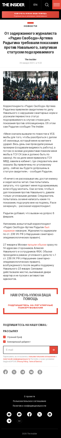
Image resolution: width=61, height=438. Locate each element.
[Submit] (53, 350)
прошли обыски (37, 244)
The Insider (30, 59)
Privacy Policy (22, 361)
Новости (30, 26)
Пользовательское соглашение (29, 401)
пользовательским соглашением (42, 356)
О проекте (29, 396)
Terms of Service (35, 361)
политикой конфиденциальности (16, 359)
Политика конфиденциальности (29, 405)
